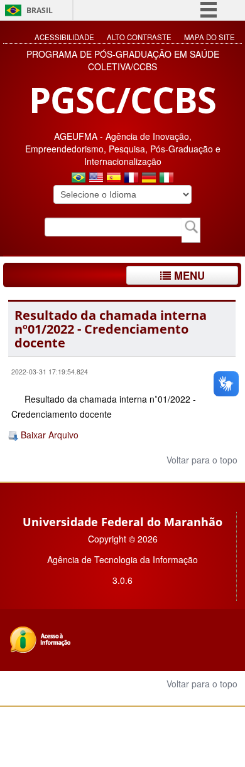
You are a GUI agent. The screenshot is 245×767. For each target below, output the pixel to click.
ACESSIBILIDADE (64, 37)
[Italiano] (166, 178)
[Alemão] (148, 178)
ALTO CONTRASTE (139, 37)
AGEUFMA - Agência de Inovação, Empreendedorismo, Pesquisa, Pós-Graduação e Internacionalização (122, 148)
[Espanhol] (113, 178)
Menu (188, 275)
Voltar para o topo (200, 459)
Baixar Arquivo (48, 434)
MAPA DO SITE (209, 37)
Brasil (39, 10)
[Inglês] (96, 178)
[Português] (78, 178)
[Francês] (131, 178)
